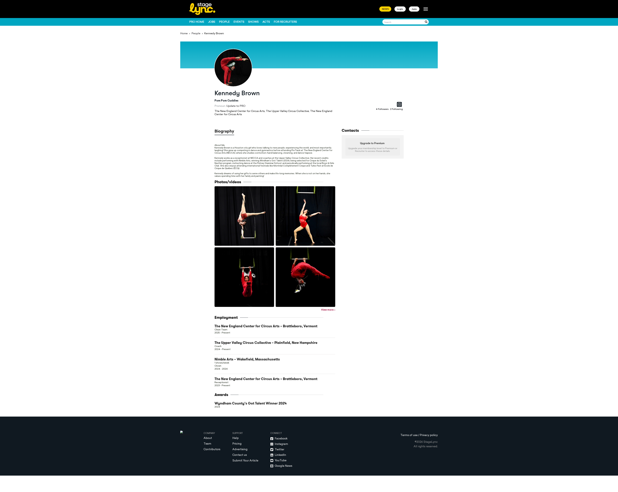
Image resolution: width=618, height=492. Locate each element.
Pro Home (196, 22)
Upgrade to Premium (372, 143)
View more (327, 310)
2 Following (396, 109)
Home (184, 33)
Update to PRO (235, 106)
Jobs (211, 22)
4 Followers (382, 109)
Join (414, 8)
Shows (253, 22)
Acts (266, 22)
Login (400, 9)
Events (239, 22)
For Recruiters (285, 22)
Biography (224, 131)
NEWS (385, 9)
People (224, 22)
